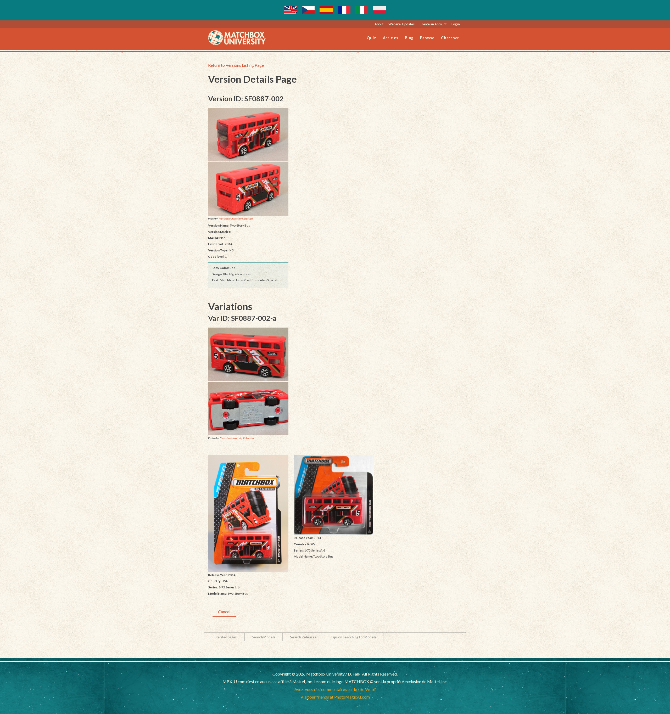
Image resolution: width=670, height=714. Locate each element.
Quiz (371, 38)
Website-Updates (401, 24)
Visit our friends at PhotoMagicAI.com (335, 696)
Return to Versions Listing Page (236, 65)
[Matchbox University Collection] (248, 134)
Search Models (263, 637)
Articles (390, 38)
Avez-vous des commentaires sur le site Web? (335, 689)
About (379, 24)
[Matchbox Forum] (248, 189)
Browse (427, 38)
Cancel (224, 611)
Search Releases (303, 637)
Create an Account (433, 24)
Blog (409, 38)
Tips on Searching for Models (353, 637)
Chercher (450, 38)
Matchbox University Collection (236, 218)
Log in (455, 24)
